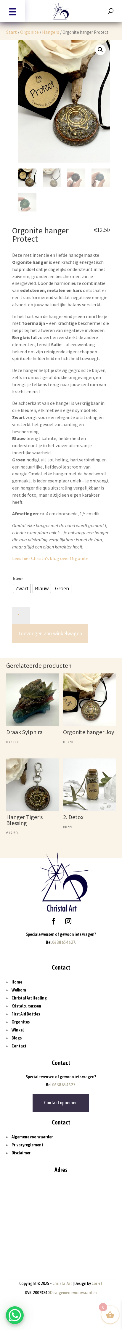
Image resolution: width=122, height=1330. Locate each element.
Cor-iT (96, 1283)
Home (17, 981)
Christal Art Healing (29, 997)
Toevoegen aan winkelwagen (50, 633)
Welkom (19, 989)
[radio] (21, 588)
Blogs (17, 1037)
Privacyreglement (27, 1144)
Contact (19, 1045)
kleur (18, 578)
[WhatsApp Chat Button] (15, 1315)
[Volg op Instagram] (68, 921)
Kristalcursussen (26, 1005)
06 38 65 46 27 (63, 942)
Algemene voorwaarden (33, 1136)
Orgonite (29, 32)
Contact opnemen (61, 1103)
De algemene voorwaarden (73, 1292)
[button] (12, 11)
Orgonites (21, 1021)
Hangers (50, 32)
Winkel (18, 1029)
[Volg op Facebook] (53, 921)
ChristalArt (62, 1283)
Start (11, 32)
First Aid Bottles (26, 1013)
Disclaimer (21, 1152)
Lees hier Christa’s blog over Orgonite (50, 558)
